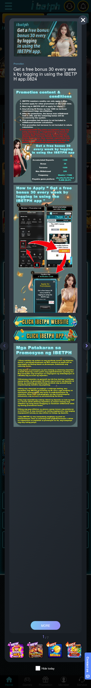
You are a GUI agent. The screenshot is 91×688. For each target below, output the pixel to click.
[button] (4, 346)
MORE (45, 625)
